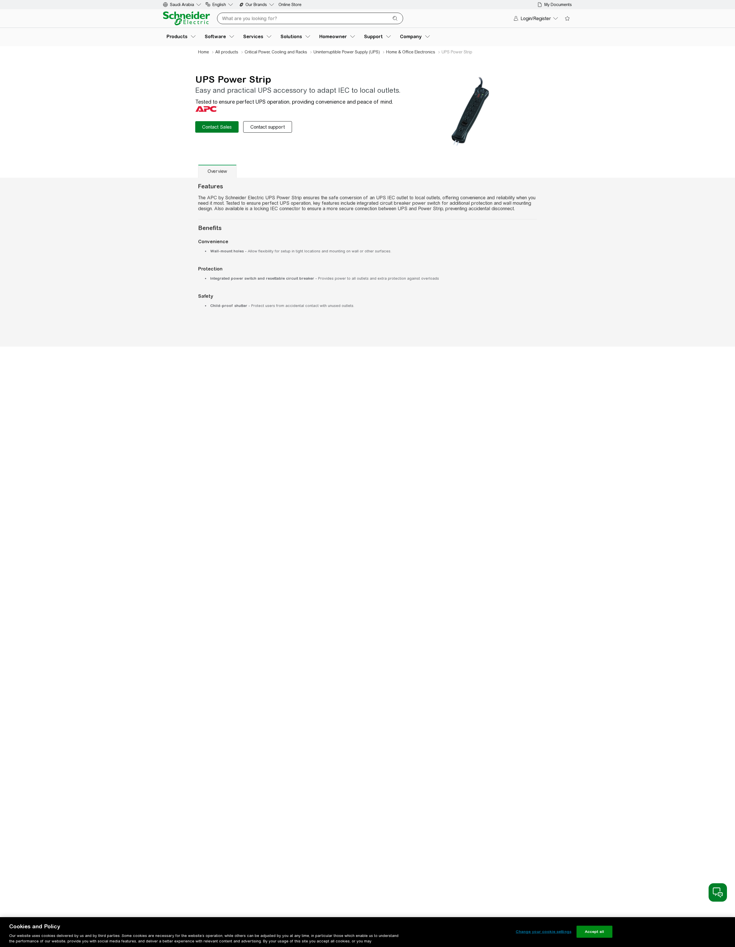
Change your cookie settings (543, 931)
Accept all (594, 931)
